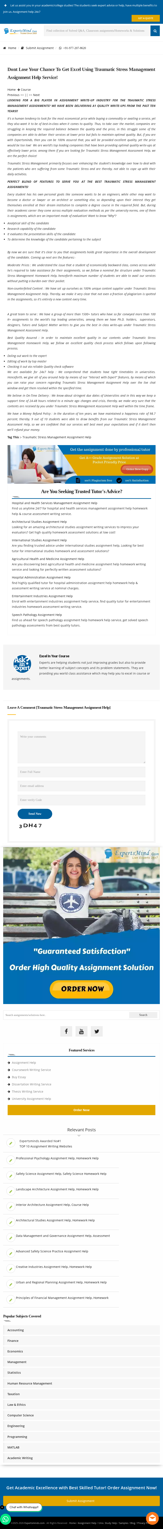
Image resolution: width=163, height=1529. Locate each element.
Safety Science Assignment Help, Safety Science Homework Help (61, 1174)
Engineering (16, 1426)
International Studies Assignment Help (39, 540)
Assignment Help (24, 1063)
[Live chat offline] (152, 1518)
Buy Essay (19, 1077)
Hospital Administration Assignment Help (41, 577)
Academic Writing (20, 1458)
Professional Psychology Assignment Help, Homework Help (57, 1158)
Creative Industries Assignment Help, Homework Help (54, 1267)
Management (17, 1362)
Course (26, 90)
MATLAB (13, 1447)
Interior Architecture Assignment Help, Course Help (52, 1205)
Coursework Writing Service (31, 1070)
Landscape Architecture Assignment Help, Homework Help (57, 1189)
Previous (13, 95)
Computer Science (20, 1415)
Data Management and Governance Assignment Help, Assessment (63, 1236)
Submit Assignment (40, 48)
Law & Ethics (16, 1405)
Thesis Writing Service (27, 1091)
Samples (123, 1523)
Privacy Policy (144, 1523)
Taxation (13, 1394)
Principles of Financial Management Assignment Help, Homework (62, 1298)
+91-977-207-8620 (74, 48)
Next (36, 95)
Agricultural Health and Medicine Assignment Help (48, 559)
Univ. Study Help (107, 1523)
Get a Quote (145, 18)
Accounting (15, 1330)
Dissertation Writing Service (31, 1084)
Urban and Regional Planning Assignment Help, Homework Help (61, 1282)
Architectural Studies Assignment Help (39, 522)
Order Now (81, 1110)
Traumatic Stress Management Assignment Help (56, 437)
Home (12, 48)
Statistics (14, 1373)
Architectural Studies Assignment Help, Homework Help (55, 1220)
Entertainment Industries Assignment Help (42, 596)
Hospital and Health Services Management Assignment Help (54, 503)
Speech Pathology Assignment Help (37, 615)
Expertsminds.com (34, 1523)
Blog (132, 1523)
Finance (12, 1341)
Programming (17, 1437)
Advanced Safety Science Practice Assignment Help (52, 1251)
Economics (15, 1351)
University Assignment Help (31, 1099)
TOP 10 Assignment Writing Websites (46, 1146)
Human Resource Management (29, 1383)
